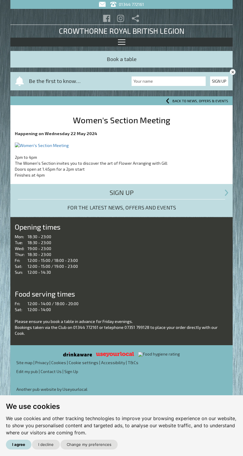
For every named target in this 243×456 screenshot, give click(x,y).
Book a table (122, 59)
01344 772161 (131, 4)
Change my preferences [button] (89, 444)
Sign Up (219, 81)
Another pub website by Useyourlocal (51, 389)
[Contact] (103, 4)
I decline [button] (46, 444)
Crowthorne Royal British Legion (121, 30)
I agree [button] (18, 444)
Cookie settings (83, 362)
